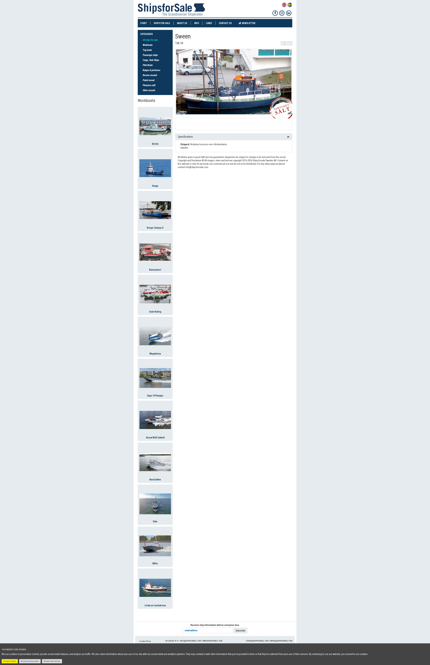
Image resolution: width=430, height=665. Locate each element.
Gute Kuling (155, 311)
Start (145, 23)
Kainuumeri (155, 269)
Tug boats (147, 50)
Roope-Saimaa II (155, 227)
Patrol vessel (149, 80)
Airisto (155, 143)
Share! (288, 43)
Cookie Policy (145, 641)
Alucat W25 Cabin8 (155, 437)
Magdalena (155, 353)
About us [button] (182, 23)
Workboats (148, 45)
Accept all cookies (9, 661)
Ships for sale (164, 23)
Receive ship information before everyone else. (215, 625)
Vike (155, 521)
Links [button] (209, 23)
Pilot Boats (148, 65)
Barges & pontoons (151, 70)
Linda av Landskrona (155, 605)
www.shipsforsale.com (212, 641)
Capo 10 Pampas (155, 395)
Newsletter (250, 23)
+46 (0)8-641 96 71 (172, 641)
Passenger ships (150, 55)
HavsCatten (155, 479)
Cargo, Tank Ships (151, 60)
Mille (155, 563)
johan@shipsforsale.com (257, 641)
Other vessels (149, 90)
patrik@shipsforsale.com (281, 641)
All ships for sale (150, 40)
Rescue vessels (150, 75)
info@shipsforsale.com (190, 641)
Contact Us (227, 23)
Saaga (155, 185)
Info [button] (196, 23)
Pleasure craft (149, 85)
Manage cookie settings (52, 661)
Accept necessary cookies (30, 661)
